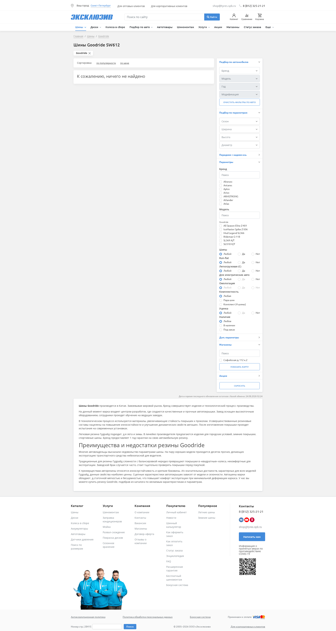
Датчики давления (82, 539)
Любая (227, 295)
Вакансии (140, 523)
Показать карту (239, 366)
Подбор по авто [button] (140, 27)
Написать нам (252, 536)
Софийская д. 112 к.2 (235, 359)
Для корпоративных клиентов (169, 6)
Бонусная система (177, 585)
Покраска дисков (113, 537)
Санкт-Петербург (101, 5)
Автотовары (165, 27)
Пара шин (228, 300)
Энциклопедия (175, 556)
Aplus (226, 188)
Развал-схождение (114, 532)
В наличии (229, 325)
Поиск (130, 626)
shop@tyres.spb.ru (250, 527)
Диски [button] (94, 27)
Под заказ (229, 329)
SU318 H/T (229, 243)
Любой (227, 253)
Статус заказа (252, 27)
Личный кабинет (176, 512)
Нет (258, 253)
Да (243, 253)
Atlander (228, 200)
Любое (227, 321)
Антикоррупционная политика (88, 616)
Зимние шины (206, 517)
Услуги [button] (203, 27)
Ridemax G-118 (231, 236)
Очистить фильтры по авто (239, 102)
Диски (74, 517)
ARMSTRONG (230, 196)
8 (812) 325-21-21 (254, 5)
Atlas (226, 203)
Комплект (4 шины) (234, 304)
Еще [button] (268, 27)
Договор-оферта (144, 534)
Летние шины (206, 512)
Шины (74, 512)
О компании (142, 512)
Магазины (232, 27)
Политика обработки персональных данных (148, 616)
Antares (227, 185)
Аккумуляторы (79, 528)
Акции (218, 27)
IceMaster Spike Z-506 (235, 229)
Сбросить (239, 385)
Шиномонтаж (185, 27)
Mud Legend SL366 (233, 232)
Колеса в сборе (115, 27)
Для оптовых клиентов (131, 6)
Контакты (140, 517)
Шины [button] (79, 27)
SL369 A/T (228, 240)
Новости (171, 517)
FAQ (168, 561)
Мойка (107, 526)
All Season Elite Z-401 (235, 225)
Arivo (226, 192)
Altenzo (227, 181)
